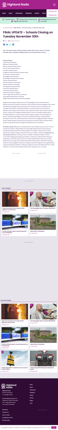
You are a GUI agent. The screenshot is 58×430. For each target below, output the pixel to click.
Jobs (31, 403)
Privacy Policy (6, 420)
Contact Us (5, 412)
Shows (44, 13)
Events (37, 13)
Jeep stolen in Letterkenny (37, 231)
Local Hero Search (10, 19)
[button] (4, 44)
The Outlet (44, 21)
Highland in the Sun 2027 (21, 21)
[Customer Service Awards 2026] (17, 19)
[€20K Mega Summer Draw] (39, 19)
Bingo (31, 400)
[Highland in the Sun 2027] (12, 21)
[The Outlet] (39, 21)
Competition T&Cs (7, 417)
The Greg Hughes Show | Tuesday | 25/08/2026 (42, 208)
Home (4, 27)
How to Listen (6, 415)
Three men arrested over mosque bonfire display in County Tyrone (13, 208)
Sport (10, 13)
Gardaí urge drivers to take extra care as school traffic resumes (14, 368)
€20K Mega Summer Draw (48, 19)
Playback (29, 13)
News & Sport (10, 27)
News (4, 13)
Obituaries (19, 13)
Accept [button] (53, 427)
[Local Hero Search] (3, 19)
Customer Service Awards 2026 (28, 19)
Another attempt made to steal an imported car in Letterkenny (14, 231)
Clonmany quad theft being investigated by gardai (42, 368)
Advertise (5, 409)
